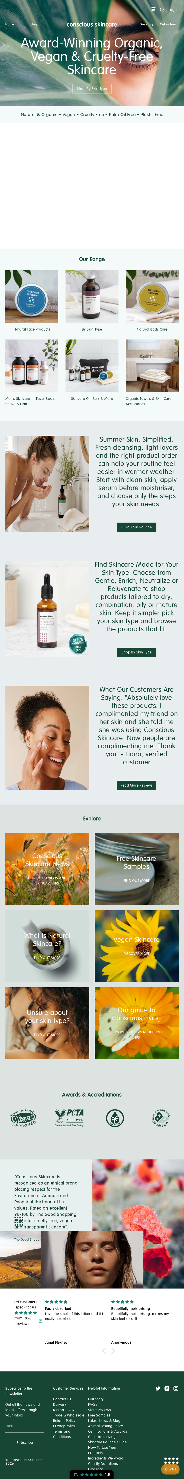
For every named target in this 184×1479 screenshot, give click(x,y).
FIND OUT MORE (136, 880)
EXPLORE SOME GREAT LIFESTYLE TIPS (136, 1035)
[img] (25, 1313)
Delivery (59, 1404)
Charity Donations (103, 1464)
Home (9, 24)
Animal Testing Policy (105, 1426)
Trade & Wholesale (68, 1415)
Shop (34, 24)
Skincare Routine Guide (107, 1442)
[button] (105, 1351)
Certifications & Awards (107, 1431)
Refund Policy (64, 1420)
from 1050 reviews (23, 1321)
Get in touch (169, 24)
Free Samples (99, 1415)
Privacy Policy (64, 1426)
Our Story (96, 1399)
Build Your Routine (136, 527)
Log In (174, 10)
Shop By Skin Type (92, 88)
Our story (146, 24)
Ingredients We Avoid (105, 1458)
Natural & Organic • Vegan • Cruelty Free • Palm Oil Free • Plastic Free (92, 114)
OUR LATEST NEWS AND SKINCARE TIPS (47, 881)
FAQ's (92, 1404)
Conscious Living (102, 1437)
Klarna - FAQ (63, 1410)
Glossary (95, 1469)
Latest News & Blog (104, 1420)
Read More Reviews (136, 785)
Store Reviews (99, 1410)
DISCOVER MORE (136, 953)
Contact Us (62, 1399)
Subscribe (25, 1442)
